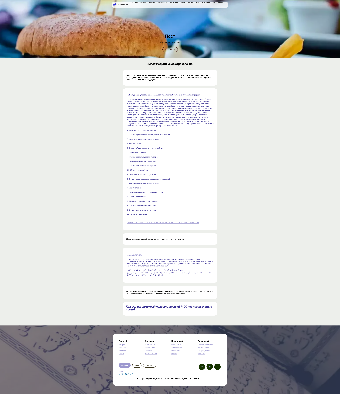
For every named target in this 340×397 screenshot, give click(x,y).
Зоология (122, 348)
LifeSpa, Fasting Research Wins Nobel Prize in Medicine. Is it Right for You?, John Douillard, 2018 (163, 222)
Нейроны (201, 353)
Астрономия (150, 348)
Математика (150, 345)
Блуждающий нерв (205, 345)
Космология (176, 345)
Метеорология (151, 353)
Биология (122, 351)
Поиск (149, 365)
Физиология (176, 351)
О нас (137, 365)
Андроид (124, 365)
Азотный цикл (203, 348)
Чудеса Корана (123, 4)
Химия (121, 353)
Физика (174, 353)
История (122, 345)
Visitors (121, 372)
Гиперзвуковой (204, 351)
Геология (148, 351)
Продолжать (170, 49)
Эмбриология (176, 348)
